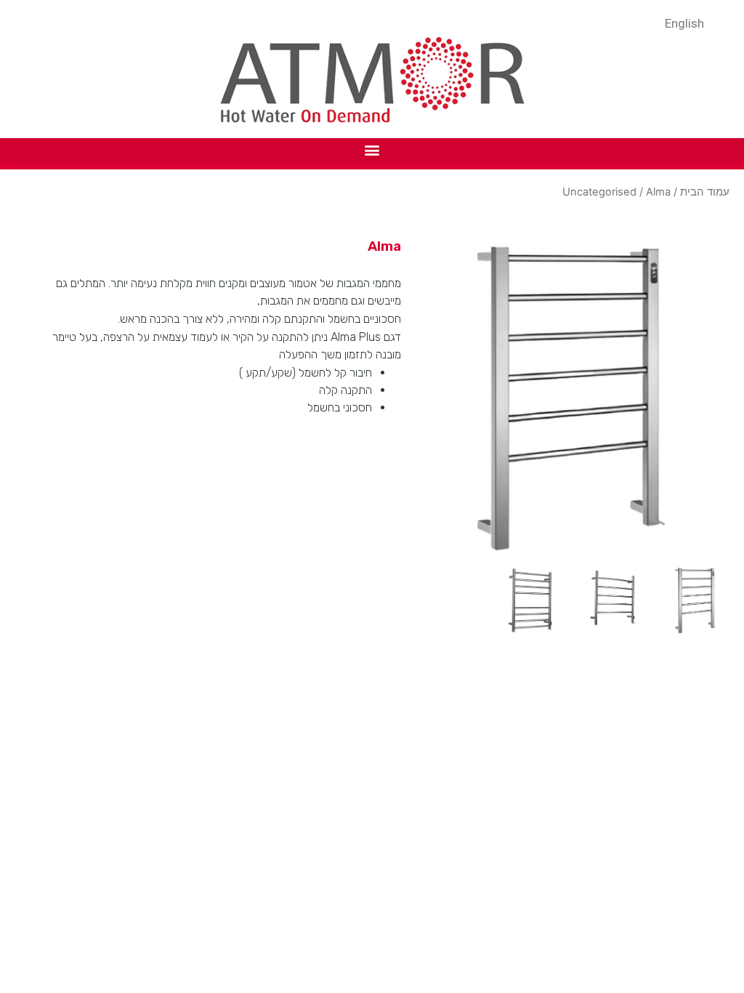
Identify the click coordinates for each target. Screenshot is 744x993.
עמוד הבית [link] (704, 191)
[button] (372, 150)
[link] (688, 23)
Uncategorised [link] (599, 191)
